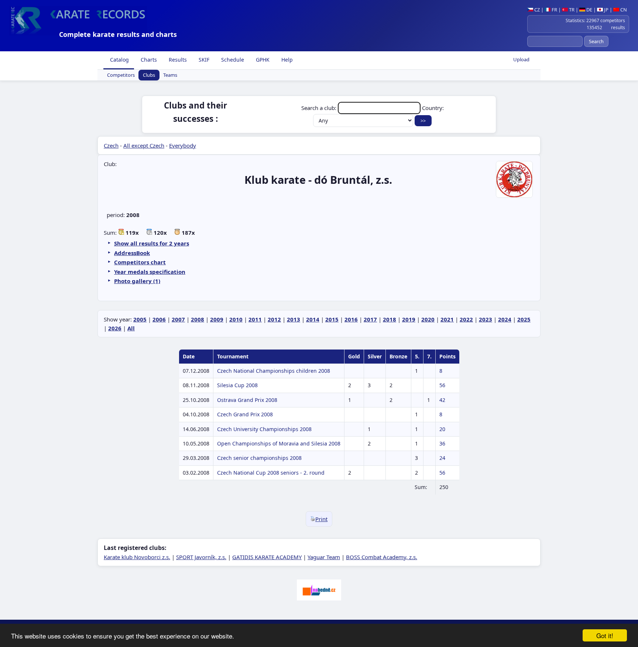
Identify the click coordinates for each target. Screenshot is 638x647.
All (131, 328)
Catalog (119, 59)
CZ (536, 9)
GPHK (262, 59)
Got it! (604, 635)
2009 (216, 319)
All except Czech (143, 145)
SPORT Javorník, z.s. (201, 557)
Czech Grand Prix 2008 (245, 414)
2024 (504, 319)
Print (321, 519)
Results (177, 59)
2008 (197, 319)
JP (605, 9)
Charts (148, 59)
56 (442, 385)
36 (442, 443)
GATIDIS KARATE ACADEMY (267, 557)
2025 (524, 319)
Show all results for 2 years (151, 243)
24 (442, 457)
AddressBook (132, 253)
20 (442, 429)
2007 (178, 319)
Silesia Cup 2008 (237, 385)
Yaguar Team (324, 557)
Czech (111, 145)
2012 (274, 319)
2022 (466, 319)
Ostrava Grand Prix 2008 (247, 399)
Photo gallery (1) (137, 281)
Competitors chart (140, 262)
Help (286, 59)
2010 (236, 319)
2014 (312, 319)
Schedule (232, 59)
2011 (255, 319)
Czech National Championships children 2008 (273, 370)
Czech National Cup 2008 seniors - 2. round (271, 472)
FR (553, 9)
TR (571, 9)
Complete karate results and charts (118, 34)
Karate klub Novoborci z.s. (137, 557)
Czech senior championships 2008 (259, 457)
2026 (114, 328)
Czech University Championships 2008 (264, 429)
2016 (351, 319)
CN (623, 9)
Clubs (149, 75)
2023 (485, 319)
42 (442, 399)
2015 (332, 319)
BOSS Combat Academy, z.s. (381, 557)
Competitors (121, 75)
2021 (447, 319)
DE (588, 9)
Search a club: (319, 107)
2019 (408, 319)
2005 (140, 319)
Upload (521, 59)
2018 (389, 319)
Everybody (182, 145)
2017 (370, 319)
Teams (170, 75)
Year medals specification (149, 271)
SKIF (203, 59)
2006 (159, 319)
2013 (293, 319)
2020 (428, 319)
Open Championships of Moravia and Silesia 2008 (278, 443)
